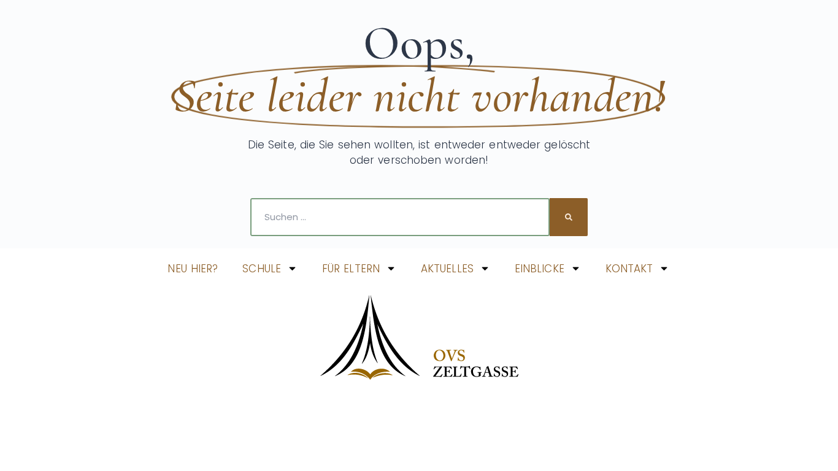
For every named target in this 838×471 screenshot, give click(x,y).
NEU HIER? (192, 268)
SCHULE (261, 268)
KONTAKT (629, 268)
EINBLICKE (539, 268)
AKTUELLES (447, 268)
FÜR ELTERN (351, 268)
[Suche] (569, 217)
